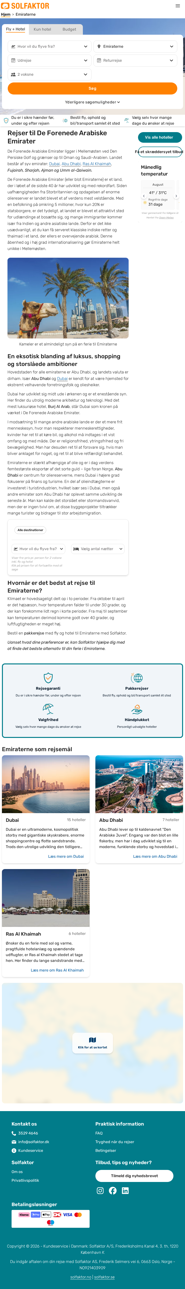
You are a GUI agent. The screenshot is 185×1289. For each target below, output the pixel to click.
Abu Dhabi (71, 164)
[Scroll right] (176, 196)
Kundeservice (30, 1150)
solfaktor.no (80, 1277)
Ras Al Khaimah (97, 164)
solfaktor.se (104, 1277)
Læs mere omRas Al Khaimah (57, 970)
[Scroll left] (144, 196)
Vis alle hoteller (159, 137)
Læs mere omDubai (66, 856)
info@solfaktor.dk (33, 1142)
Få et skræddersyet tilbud (160, 151)
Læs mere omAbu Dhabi (155, 856)
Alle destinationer (30, 530)
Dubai (54, 164)
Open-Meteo (166, 217)
